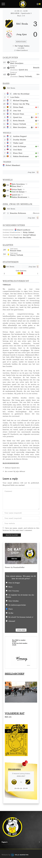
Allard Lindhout (23, 230)
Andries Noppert (20, 136)
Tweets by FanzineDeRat (15, 567)
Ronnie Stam (18, 114)
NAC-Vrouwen (13, 591)
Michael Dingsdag (20, 100)
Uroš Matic (17, 150)
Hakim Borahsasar (21, 156)
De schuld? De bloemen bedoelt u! (20, 617)
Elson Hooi (17, 153)
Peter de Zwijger (14, 583)
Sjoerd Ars (23, 70)
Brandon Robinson (18, 213)
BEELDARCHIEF (14, 673)
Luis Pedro (14, 97)
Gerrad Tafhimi (29, 235)
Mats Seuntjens (16, 63)
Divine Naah (18, 107)
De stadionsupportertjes (17, 605)
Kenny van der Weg (21, 104)
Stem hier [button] (21, 630)
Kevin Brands (24, 67)
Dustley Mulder (19, 140)
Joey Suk (17, 110)
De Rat (10, 613)
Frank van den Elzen (22, 237)
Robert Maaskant (13, 165)
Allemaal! (11, 621)
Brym (10, 587)
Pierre (10, 609)
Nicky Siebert (28, 232)
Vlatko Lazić (18, 143)
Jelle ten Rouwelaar (21, 94)
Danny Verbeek (25, 76)
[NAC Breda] (21, 23)
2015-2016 (15, 13)
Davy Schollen (13, 601)
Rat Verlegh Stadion (22, 46)
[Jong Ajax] (21, 34)
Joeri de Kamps (19, 146)
